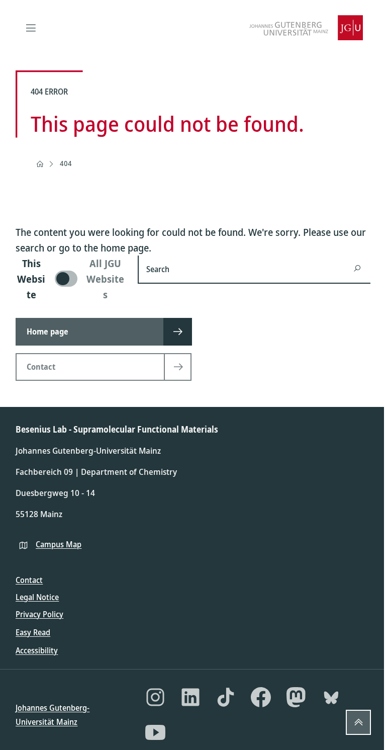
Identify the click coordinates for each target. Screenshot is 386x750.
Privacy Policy (39, 614)
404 (66, 163)
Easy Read (33, 632)
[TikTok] (226, 697)
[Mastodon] (296, 697)
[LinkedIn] (190, 697)
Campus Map (58, 544)
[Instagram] (155, 697)
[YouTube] (155, 732)
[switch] (71, 279)
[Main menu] (31, 27)
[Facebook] (261, 697)
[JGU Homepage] (306, 27)
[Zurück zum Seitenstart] (358, 722)
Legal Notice (37, 597)
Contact (29, 580)
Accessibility (37, 650)
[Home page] (40, 164)
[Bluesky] (331, 697)
